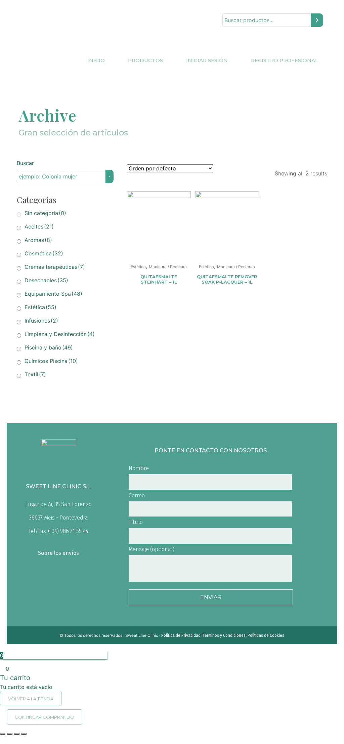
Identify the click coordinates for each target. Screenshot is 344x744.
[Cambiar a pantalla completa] (16, 734)
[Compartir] (9, 734)
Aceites (39, 226)
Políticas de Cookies (266, 635)
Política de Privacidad (181, 635)
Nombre (139, 468)
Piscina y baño (49, 347)
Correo (137, 495)
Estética (40, 307)
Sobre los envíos (58, 553)
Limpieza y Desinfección (60, 334)
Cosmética (44, 253)
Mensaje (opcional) (151, 549)
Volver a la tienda (30, 698)
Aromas (38, 240)
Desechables (46, 280)
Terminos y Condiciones (224, 635)
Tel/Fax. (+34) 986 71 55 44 (58, 531)
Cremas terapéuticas (55, 266)
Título (136, 522)
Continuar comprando (44, 717)
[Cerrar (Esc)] (2, 734)
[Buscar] (317, 20)
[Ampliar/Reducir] (24, 734)
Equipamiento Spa (53, 293)
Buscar (25, 163)
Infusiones (41, 320)
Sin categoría (45, 213)
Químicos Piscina (51, 361)
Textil (35, 374)
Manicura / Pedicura (168, 266)
